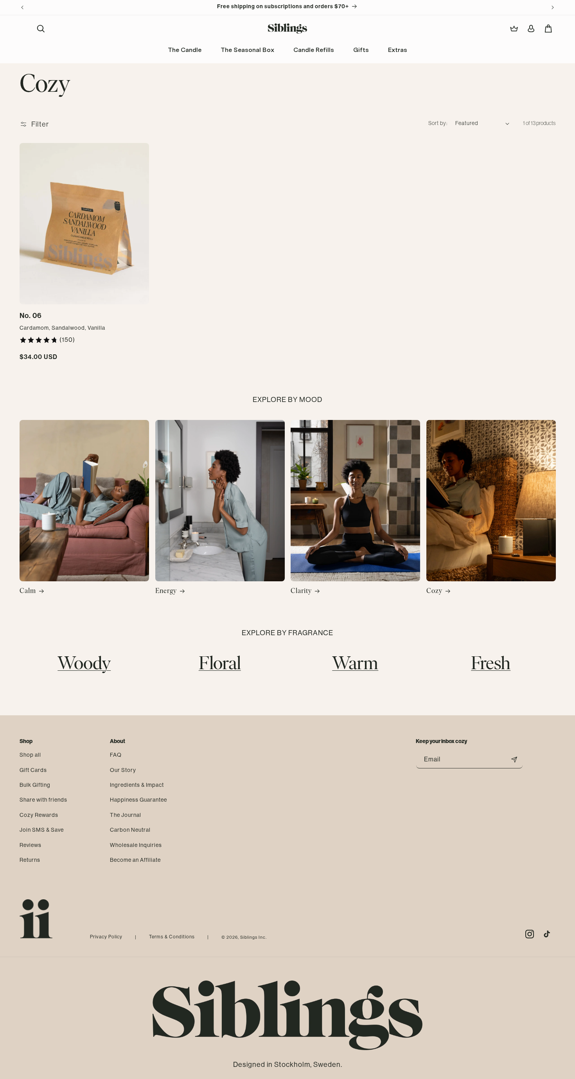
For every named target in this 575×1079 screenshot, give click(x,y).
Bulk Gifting (35, 785)
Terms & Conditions (172, 937)
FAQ (116, 755)
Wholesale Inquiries (136, 844)
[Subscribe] (514, 759)
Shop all (30, 755)
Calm (28, 591)
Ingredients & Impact (137, 785)
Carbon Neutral (130, 830)
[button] (40, 28)
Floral (220, 664)
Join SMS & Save (42, 830)
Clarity (301, 591)
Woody (84, 664)
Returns (30, 860)
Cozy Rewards (39, 815)
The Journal (125, 815)
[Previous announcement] (22, 7)
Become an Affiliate (135, 860)
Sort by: (437, 123)
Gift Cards (33, 769)
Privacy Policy (106, 937)
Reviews (30, 844)
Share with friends (43, 800)
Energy (166, 591)
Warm (355, 664)
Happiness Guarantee (138, 800)
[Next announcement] (552, 7)
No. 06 (31, 315)
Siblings (248, 937)
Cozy (434, 591)
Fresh (490, 664)
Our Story (123, 769)
